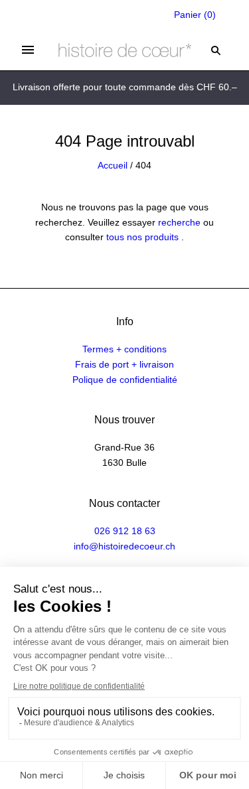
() (195, 14)
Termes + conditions (124, 349)
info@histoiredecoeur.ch (124, 546)
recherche (179, 222)
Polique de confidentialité (124, 379)
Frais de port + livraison (124, 364)
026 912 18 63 (124, 531)
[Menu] (28, 50)
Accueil (112, 165)
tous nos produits (142, 237)
